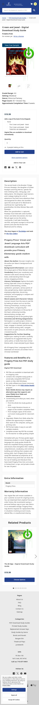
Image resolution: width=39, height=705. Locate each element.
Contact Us (19, 609)
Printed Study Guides (19, 626)
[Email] (9, 167)
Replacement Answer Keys (19, 629)
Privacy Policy (6, 685)
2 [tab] (15, 588)
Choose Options (19, 580)
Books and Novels (19, 635)
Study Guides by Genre (19, 632)
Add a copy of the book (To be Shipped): (17, 119)
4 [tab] (18, 588)
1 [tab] (13, 588)
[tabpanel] (19, 556)
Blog (19, 606)
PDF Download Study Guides (19, 623)
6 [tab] (22, 588)
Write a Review (19, 36)
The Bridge (22, 231)
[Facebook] (5, 167)
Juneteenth (19, 645)
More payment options (19, 158)
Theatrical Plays (19, 642)
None (9, 122)
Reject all (14, 695)
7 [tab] (24, 588)
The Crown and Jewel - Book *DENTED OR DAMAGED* (19, 128)
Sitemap (19, 612)
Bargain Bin (19, 638)
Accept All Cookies (14, 700)
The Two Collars (12, 234)
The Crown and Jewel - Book (19, 124)
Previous (3, 556)
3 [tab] (16, 588)
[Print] (13, 167)
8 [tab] (25, 588)
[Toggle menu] (3, 4)
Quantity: (7, 139)
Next (36, 556)
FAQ (19, 602)
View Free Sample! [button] (12, 45)
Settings (14, 690)
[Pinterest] (20, 167)
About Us (19, 599)
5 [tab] (20, 588)
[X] (16, 167)
